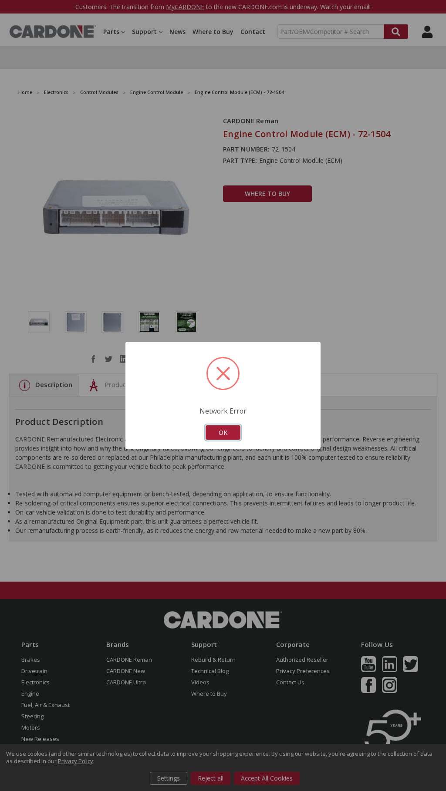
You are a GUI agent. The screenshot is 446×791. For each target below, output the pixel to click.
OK (223, 432)
